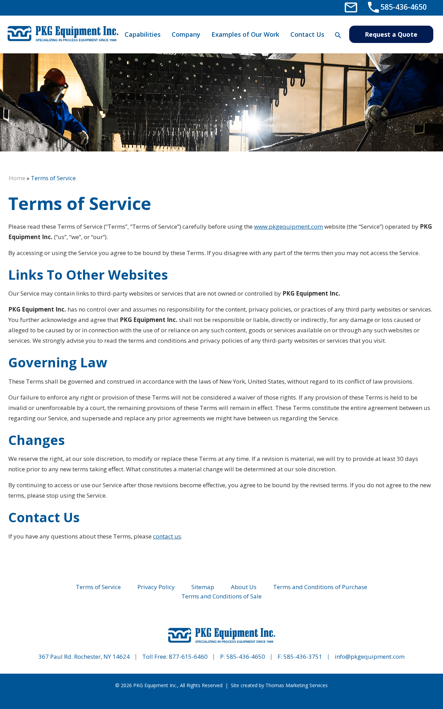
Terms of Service (98, 587)
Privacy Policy (156, 587)
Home (17, 178)
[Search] (338, 35)
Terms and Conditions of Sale (221, 596)
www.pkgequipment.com (288, 226)
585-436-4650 (245, 656)
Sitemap (202, 587)
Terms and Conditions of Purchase (320, 587)
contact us (167, 536)
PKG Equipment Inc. (155, 685)
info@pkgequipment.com (370, 656)
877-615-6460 (188, 656)
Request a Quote (391, 34)
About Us (243, 587)
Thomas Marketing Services (296, 685)
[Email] (351, 7)
